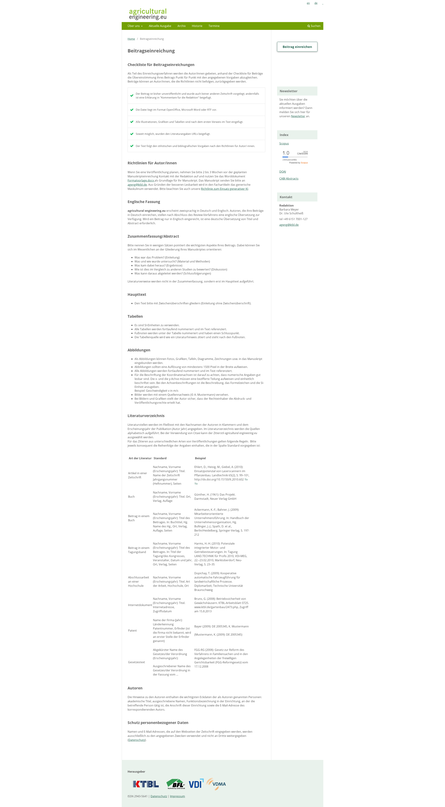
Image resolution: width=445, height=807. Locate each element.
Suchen (315, 26)
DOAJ (282, 172)
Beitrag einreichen (297, 47)
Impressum (177, 796)
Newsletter (298, 116)
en (308, 3)
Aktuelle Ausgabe (160, 26)
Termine (214, 26)
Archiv (181, 26)
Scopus (284, 143)
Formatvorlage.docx (141, 180)
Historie (197, 26)
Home (131, 38)
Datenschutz (136, 740)
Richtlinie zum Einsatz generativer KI (224, 189)
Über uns (134, 26)
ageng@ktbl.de (137, 185)
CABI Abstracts (288, 178)
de (315, 3)
